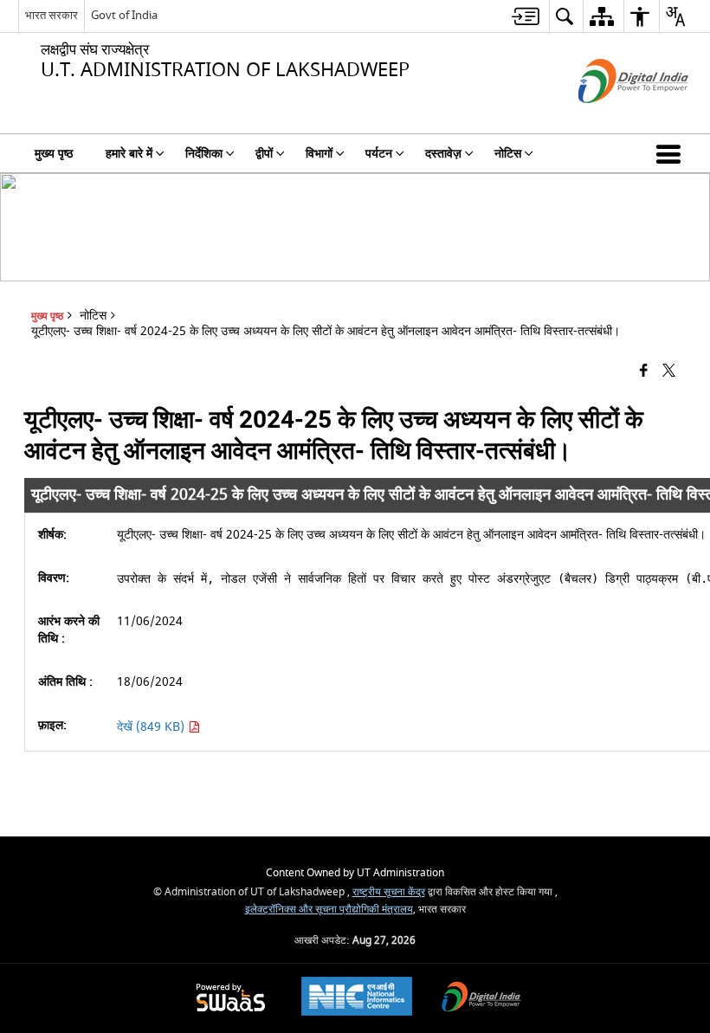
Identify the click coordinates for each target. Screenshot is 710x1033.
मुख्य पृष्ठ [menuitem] (54, 154)
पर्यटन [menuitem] (378, 154)
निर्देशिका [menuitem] (204, 154)
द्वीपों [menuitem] (264, 154)
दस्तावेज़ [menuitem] (443, 154)
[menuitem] (525, 16)
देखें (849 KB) (152, 727)
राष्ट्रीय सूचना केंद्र (388, 892)
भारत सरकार (51, 15)
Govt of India (124, 15)
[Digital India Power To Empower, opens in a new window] (481, 999)
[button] (672, 153)
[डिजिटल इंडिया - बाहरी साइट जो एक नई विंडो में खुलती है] (612, 118)
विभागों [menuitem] (319, 154)
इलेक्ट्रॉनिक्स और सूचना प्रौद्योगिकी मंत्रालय (329, 909)
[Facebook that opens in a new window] (644, 372)
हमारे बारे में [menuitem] (129, 154)
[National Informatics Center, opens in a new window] (356, 998)
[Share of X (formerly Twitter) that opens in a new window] (669, 372)
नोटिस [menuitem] (507, 154)
